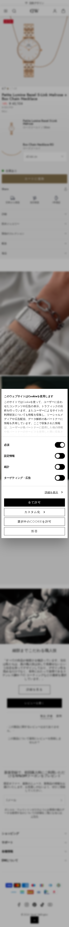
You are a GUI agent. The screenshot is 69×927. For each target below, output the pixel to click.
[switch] (60, 456)
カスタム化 (32, 512)
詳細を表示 (51, 492)
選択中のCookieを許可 (35, 522)
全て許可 (34, 502)
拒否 (34, 531)
